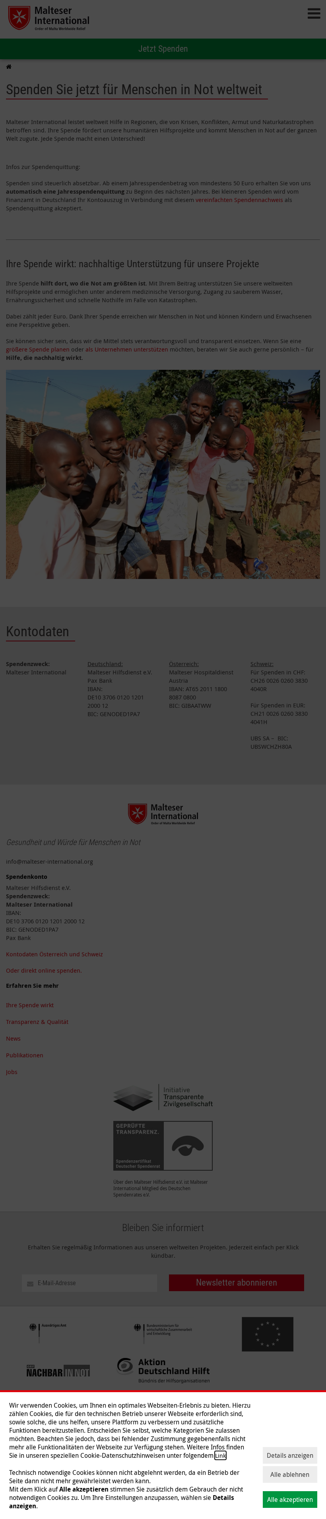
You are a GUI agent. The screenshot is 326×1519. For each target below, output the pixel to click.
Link (220, 1455)
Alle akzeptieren (290, 1499)
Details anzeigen (290, 1455)
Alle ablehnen (289, 1474)
